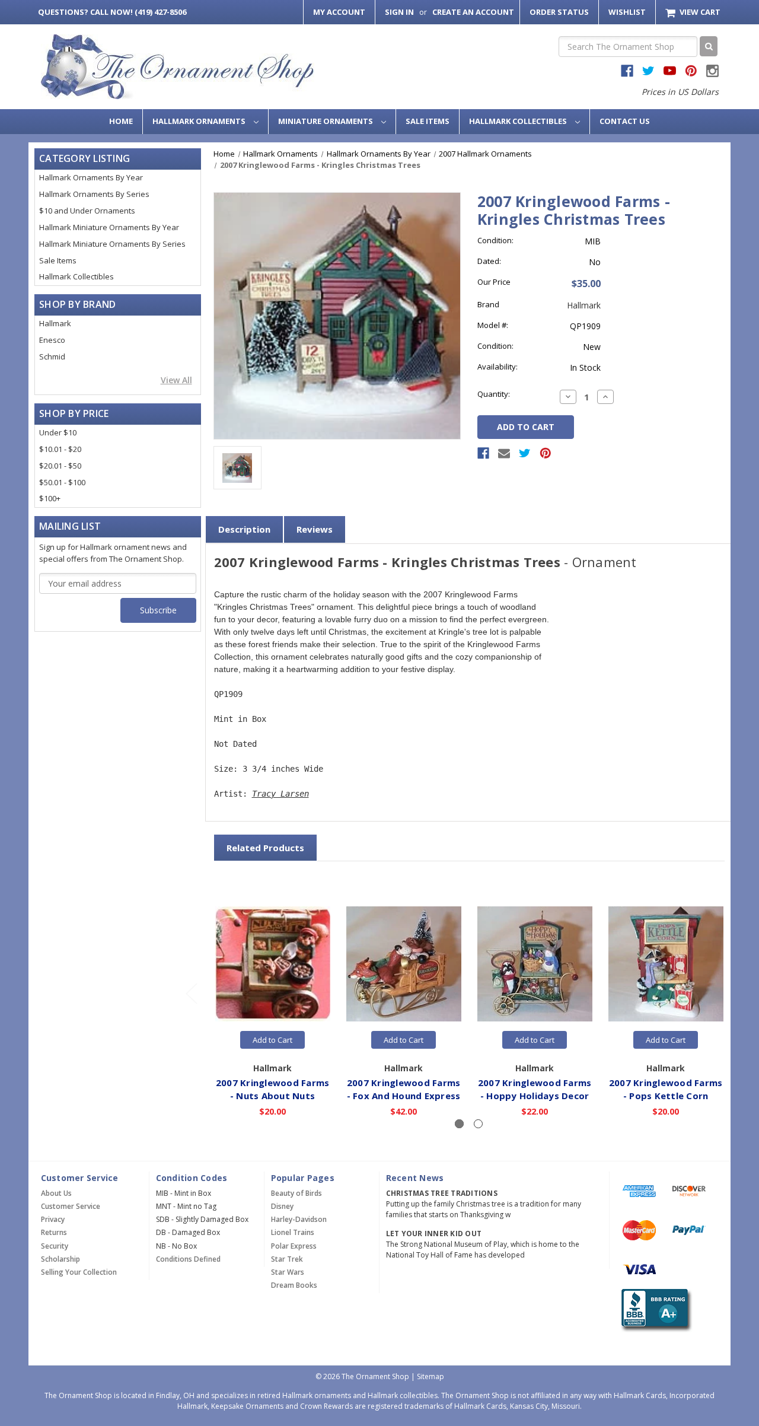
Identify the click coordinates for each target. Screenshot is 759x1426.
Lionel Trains (292, 1232)
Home (121, 121)
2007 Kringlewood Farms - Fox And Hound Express (404, 1089)
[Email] (504, 453)
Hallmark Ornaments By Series (94, 194)
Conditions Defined (188, 1259)
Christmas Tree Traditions (442, 1193)
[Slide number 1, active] (459, 1123)
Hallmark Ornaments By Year (91, 177)
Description (244, 529)
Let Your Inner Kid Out (434, 1233)
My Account (339, 12)
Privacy (53, 1219)
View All (176, 380)
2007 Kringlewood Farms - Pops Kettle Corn (666, 1089)
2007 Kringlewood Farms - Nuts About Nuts (273, 1089)
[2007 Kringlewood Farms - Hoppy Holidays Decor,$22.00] (534, 964)
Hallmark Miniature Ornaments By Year (109, 227)
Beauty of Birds (296, 1193)
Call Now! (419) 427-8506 (112, 12)
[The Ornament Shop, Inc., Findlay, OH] (654, 1310)
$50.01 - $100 (62, 482)
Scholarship (60, 1259)
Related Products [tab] (265, 848)
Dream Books (294, 1285)
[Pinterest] (545, 453)
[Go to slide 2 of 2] (191, 993)
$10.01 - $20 (60, 449)
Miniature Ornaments (326, 121)
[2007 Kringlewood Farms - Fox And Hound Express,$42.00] (403, 964)
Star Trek (287, 1259)
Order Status (559, 12)
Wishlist (627, 12)
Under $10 (57, 432)
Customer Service (70, 1206)
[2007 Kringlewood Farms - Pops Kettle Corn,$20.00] (665, 964)
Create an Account (473, 12)
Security (54, 1246)
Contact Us (624, 121)
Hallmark (55, 323)
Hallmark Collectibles (519, 121)
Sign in (399, 12)
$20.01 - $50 (60, 465)
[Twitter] (525, 453)
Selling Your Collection (79, 1272)
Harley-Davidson (299, 1219)
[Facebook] (483, 453)
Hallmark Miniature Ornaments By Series (112, 243)
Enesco (52, 340)
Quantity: (493, 394)
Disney (282, 1206)
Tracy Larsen (280, 793)
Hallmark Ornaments (199, 121)
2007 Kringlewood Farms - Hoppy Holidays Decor (535, 1089)
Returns (54, 1232)
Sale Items (427, 121)
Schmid (52, 356)
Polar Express (294, 1246)
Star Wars (287, 1272)
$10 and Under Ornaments (87, 210)
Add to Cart (272, 1040)
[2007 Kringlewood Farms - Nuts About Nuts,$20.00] (272, 964)
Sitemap (430, 1376)
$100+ (49, 498)
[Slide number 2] (478, 1123)
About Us (56, 1193)
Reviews (314, 529)
